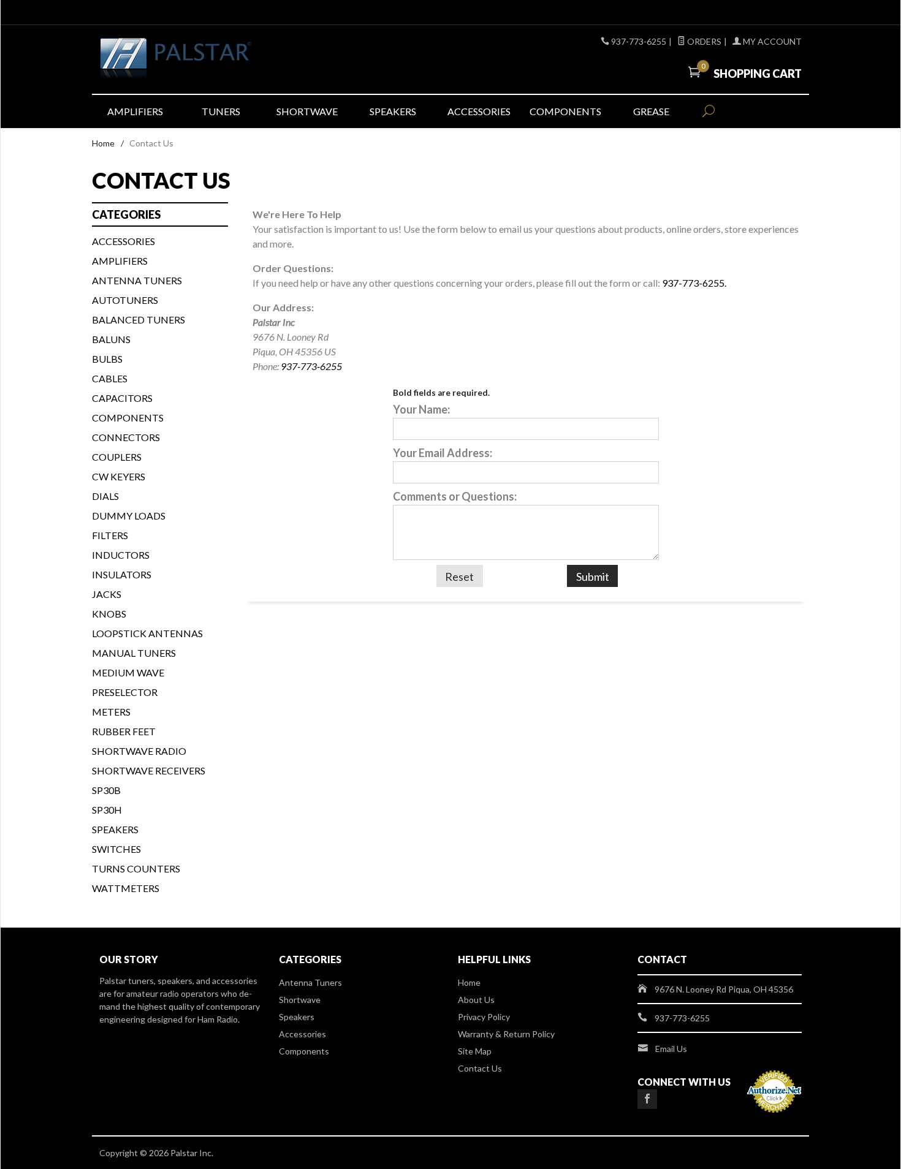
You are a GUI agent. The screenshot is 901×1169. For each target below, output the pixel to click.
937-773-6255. (694, 283)
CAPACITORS (122, 398)
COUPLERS (117, 457)
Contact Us (480, 1068)
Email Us (671, 1048)
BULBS (107, 359)
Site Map (475, 1051)
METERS (111, 711)
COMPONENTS (128, 417)
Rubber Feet (124, 731)
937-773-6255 (311, 366)
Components (565, 111)
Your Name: (421, 409)
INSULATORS (121, 574)
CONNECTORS (126, 437)
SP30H (107, 809)
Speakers (393, 111)
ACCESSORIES (123, 241)
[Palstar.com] (211, 59)
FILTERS (110, 535)
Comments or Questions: (455, 496)
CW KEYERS (118, 476)
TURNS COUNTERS (136, 868)
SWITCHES (116, 849)
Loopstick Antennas (147, 633)
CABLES (109, 378)
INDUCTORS (121, 555)
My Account (771, 41)
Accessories (479, 111)
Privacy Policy (484, 1017)
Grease (651, 111)
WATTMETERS (125, 888)
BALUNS (111, 339)
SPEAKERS (115, 829)
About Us (476, 999)
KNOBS (109, 613)
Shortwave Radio (139, 751)
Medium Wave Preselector (128, 682)
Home (103, 143)
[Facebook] (647, 1099)
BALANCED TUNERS (138, 319)
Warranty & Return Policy (506, 1034)
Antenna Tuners (137, 280)
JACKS (106, 594)
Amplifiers (135, 111)
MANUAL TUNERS (134, 653)
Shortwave (307, 111)
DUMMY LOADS (128, 515)
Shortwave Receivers (148, 770)
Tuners (221, 111)
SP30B (106, 790)
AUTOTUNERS (125, 300)
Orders (703, 41)
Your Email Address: (442, 453)
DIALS (105, 496)
